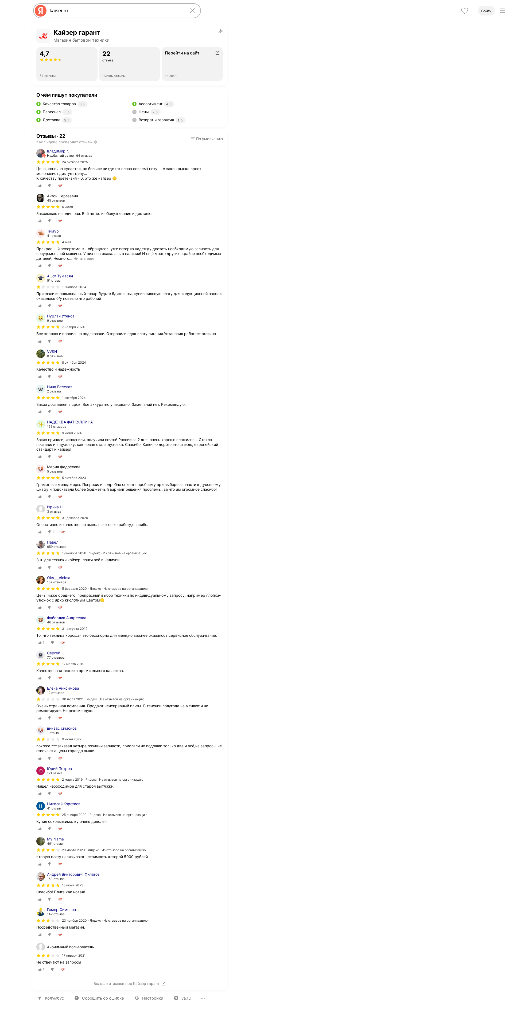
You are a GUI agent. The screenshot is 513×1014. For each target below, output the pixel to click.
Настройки (152, 998)
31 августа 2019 (74, 629)
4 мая (66, 242)
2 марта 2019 (72, 779)
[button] (207, 138)
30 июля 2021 (73, 699)
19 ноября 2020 (74, 553)
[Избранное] (465, 11)
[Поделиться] (221, 31)
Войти (486, 11)
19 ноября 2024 (74, 287)
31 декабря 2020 (75, 518)
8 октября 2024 (74, 362)
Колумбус (54, 998)
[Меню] (502, 10)
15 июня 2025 (72, 885)
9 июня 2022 (71, 739)
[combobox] (115, 11)
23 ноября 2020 (74, 920)
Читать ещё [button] (83, 258)
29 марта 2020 (73, 850)
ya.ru (186, 998)
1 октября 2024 (74, 398)
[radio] (40, 185)
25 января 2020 (74, 815)
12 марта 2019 (73, 664)
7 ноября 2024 (73, 327)
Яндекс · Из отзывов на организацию (118, 553)
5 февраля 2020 (74, 589)
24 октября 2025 (75, 162)
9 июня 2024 (72, 433)
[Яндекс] (40, 11)
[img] (48, 162)
